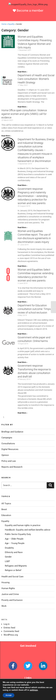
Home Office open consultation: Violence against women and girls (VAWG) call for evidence (24, 114)
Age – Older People (14, 539)
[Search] (50, 485)
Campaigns (6, 437)
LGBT (7, 561)
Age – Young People (14, 543)
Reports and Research (11, 467)
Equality (11, 24)
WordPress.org (11, 635)
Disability (9, 548)
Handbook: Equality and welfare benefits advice (27, 529)
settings (34, 690)
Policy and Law (8, 461)
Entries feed (9, 627)
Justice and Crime (10, 594)
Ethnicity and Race (14, 552)
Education (6, 515)
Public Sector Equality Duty (18, 534)
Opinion (5, 455)
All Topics (6, 503)
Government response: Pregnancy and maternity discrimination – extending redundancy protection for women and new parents (33, 196)
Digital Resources (9, 449)
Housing (5, 582)
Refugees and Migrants (16, 566)
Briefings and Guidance (12, 431)
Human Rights (8, 588)
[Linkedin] (43, 666)
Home (3, 24)
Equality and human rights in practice (22, 525)
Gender (8, 556)
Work (3, 606)
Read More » (22, 72)
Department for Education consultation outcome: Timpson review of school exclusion (36, 309)
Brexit (4, 509)
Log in (6, 624)
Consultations (8, 443)
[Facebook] (13, 666)
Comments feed (11, 631)
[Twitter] (28, 666)
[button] (28, 17)
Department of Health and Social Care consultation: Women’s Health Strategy (36, 79)
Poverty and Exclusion (12, 600)
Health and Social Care (12, 576)
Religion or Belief (13, 570)
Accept (8, 695)
